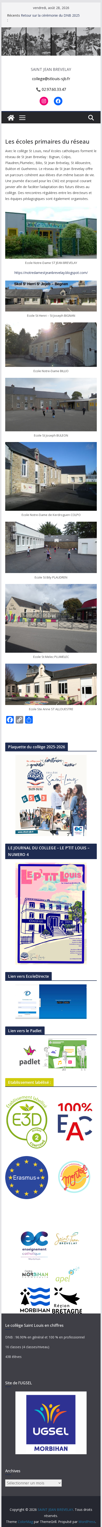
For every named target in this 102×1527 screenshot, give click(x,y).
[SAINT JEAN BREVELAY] (50, 30)
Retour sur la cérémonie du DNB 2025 (50, 15)
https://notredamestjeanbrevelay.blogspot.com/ (51, 272)
